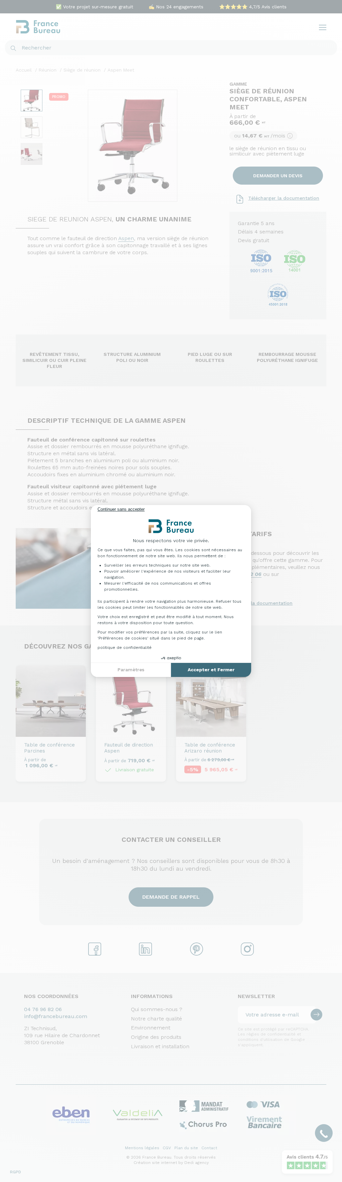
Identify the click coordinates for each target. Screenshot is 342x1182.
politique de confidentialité (125, 647)
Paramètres (131, 669)
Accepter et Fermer (211, 669)
